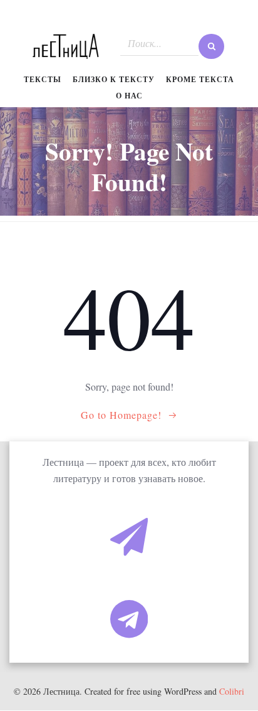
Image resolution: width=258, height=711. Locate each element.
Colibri (231, 691)
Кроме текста (200, 79)
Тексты (42, 79)
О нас (129, 95)
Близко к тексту (114, 79)
